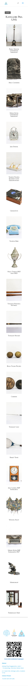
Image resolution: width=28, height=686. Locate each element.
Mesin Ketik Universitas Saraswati (14, 114)
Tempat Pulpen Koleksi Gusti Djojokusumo (14, 178)
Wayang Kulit (14, 520)
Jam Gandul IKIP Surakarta (14, 488)
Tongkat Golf (14, 427)
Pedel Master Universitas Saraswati (14, 50)
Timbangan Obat (14, 613)
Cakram (14, 397)
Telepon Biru (14, 241)
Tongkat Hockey (14, 336)
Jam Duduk (14, 147)
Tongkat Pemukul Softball (14, 304)
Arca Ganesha (14, 83)
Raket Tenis (14, 457)
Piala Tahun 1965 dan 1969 (14, 272)
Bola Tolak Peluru (14, 366)
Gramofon (14, 211)
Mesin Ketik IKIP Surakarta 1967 (14, 551)
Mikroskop (14, 582)
